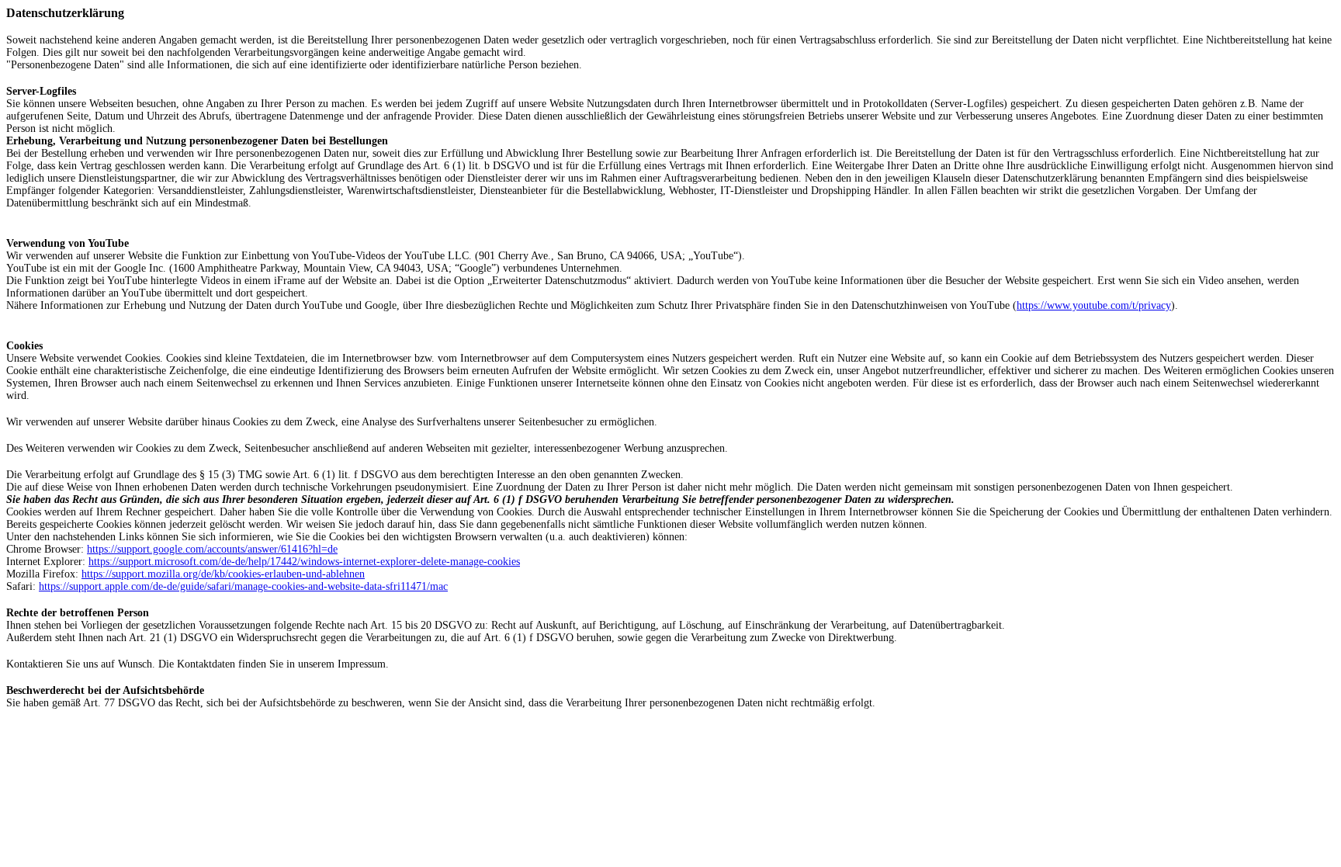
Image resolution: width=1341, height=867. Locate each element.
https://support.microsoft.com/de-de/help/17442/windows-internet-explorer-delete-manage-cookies (304, 561)
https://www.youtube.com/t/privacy (1094, 305)
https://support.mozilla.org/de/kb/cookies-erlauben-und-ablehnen (223, 574)
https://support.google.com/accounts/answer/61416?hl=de (212, 549)
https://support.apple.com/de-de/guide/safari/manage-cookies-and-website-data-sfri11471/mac (243, 586)
